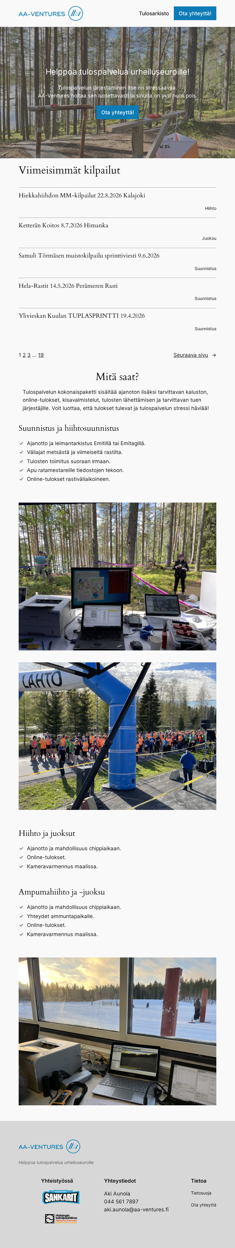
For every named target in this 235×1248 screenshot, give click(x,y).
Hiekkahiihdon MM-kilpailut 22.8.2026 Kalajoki (82, 195)
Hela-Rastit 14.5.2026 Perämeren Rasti (68, 286)
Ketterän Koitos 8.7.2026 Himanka (63, 225)
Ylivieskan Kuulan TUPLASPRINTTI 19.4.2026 (82, 316)
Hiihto (210, 208)
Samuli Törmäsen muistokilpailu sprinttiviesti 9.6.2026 (89, 256)
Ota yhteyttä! (195, 13)
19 (41, 355)
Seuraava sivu (194, 355)
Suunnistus (205, 268)
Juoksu (209, 238)
